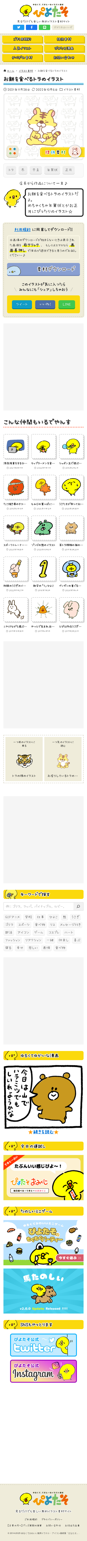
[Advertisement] (43, 367)
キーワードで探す (35, 894)
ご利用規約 (30, 1519)
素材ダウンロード (55, 269)
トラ (11, 170)
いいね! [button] (45, 304)
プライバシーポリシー (52, 1519)
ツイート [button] (22, 304)
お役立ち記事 (72, 1525)
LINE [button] (67, 304)
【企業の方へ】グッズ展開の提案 (24, 1525)
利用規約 (22, 229)
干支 (35, 170)
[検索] (78, 906)
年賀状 (52, 170)
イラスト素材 (72, 89)
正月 (68, 170)
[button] (18, 27)
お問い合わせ (53, 1525)
